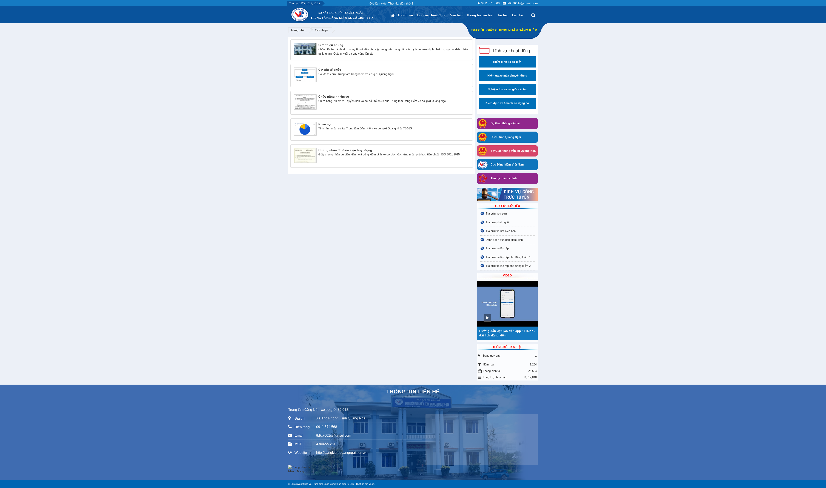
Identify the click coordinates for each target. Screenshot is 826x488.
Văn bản (456, 15)
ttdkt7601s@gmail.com (522, 3)
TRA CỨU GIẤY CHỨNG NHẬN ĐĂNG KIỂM (504, 30)
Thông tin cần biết (479, 15)
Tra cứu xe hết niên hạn (501, 231)
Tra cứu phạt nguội (497, 222)
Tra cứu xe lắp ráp (497, 248)
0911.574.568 (490, 3)
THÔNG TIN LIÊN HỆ (412, 391)
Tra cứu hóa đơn (496, 213)
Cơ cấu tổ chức (329, 69)
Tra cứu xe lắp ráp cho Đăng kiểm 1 (508, 257)
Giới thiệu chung (330, 45)
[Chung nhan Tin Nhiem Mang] (301, 469)
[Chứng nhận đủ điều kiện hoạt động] (305, 155)
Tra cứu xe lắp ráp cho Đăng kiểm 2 (508, 265)
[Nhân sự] (305, 128)
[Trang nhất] (393, 15)
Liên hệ (517, 15)
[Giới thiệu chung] (305, 49)
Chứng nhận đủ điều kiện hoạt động (345, 150)
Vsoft (371, 484)
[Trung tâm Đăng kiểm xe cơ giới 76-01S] (291, 13)
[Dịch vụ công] (507, 194)
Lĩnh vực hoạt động (431, 15)
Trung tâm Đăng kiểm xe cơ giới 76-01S (333, 484)
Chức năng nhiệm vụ (333, 96)
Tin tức (502, 15)
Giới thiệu (405, 15)
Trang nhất (298, 30)
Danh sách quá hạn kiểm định (504, 239)
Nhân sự (324, 124)
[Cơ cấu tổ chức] (305, 74)
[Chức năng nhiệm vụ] (305, 101)
